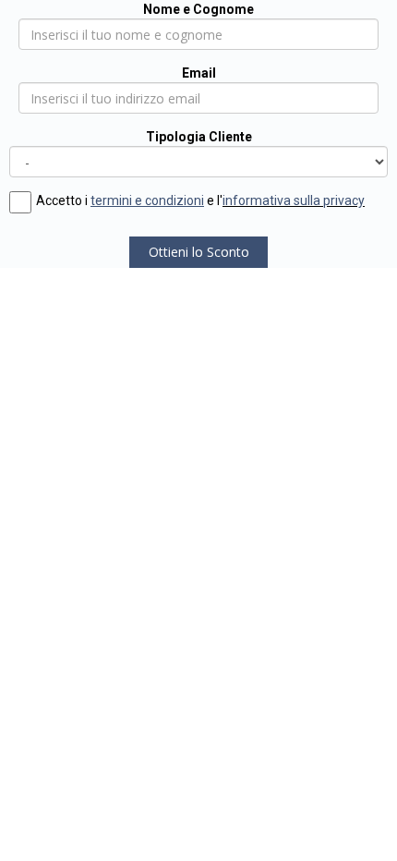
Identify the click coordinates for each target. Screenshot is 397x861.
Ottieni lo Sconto (199, 252)
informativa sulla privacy (294, 200)
